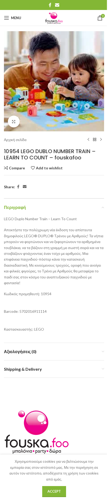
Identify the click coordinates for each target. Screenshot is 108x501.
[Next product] (101, 140)
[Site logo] (54, 17)
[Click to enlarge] (14, 121)
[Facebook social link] (50, 5)
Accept (54, 491)
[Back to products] (94, 140)
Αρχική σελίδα (15, 139)
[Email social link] (57, 5)
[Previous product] (88, 140)
